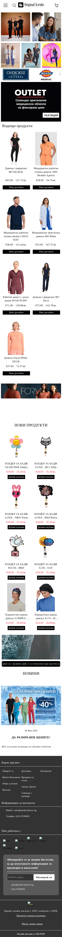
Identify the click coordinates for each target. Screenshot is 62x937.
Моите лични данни (32, 924)
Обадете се (8, 771)
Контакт (6, 790)
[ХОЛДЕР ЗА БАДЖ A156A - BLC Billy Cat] (45, 446)
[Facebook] (5, 822)
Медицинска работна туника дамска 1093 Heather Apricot (46, 172)
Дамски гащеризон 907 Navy (46, 299)
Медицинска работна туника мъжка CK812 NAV (15, 236)
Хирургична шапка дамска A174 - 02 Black (45, 616)
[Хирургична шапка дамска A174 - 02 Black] (45, 597)
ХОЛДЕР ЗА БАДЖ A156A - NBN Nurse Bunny (16, 516)
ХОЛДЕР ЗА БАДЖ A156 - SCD (45, 566)
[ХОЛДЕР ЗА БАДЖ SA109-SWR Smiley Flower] (16, 446)
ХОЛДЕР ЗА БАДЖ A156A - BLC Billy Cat (45, 465)
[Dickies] (46, 75)
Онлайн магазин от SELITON (31, 934)
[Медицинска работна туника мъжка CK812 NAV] (16, 213)
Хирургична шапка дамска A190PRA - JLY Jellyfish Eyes (16, 616)
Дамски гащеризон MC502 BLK (16, 170)
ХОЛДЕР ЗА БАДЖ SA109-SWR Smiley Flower (16, 465)
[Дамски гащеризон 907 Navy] (46, 277)
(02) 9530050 (22, 816)
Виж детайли (16, 187)
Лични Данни (28, 787)
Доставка (26, 771)
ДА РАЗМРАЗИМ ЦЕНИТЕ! (31, 737)
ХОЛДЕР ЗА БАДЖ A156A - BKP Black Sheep (45, 516)
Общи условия (9, 783)
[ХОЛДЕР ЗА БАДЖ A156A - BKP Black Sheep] (45, 496)
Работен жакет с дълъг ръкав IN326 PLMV (16, 299)
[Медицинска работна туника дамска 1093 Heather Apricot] (46, 148)
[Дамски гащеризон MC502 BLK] (16, 148)
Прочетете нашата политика (31, 916)
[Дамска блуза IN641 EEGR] (16, 338)
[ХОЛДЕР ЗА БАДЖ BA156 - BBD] (16, 547)
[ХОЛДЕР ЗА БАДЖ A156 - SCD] (45, 547)
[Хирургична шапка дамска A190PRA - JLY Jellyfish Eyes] (16, 597)
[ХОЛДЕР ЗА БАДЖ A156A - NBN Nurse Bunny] (16, 496)
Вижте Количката (11, 777)
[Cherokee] (16, 75)
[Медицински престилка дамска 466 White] (46, 213)
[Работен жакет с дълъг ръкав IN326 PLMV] (16, 277)
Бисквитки (46, 771)
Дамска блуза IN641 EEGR (16, 360)
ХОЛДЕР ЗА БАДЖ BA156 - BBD (16, 566)
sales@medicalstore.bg (25, 810)
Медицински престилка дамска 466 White (46, 234)
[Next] (59, 74)
